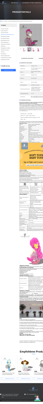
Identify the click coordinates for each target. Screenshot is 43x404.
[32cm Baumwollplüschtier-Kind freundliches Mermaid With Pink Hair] (30, 35)
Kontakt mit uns (38, 2)
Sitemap (3, 400)
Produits (20, 2)
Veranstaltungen (25, 2)
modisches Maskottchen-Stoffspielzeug (27, 342)
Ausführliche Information (27, 58)
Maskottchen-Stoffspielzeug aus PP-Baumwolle (33, 340)
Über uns (16, 2)
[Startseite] (3, 3)
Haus (12, 2)
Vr (30, 2)
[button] (7, 367)
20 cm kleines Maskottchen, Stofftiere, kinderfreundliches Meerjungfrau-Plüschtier (24, 374)
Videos (32, 2)
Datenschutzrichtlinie (9, 400)
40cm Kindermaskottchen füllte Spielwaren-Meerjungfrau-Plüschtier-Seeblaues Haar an (8, 374)
